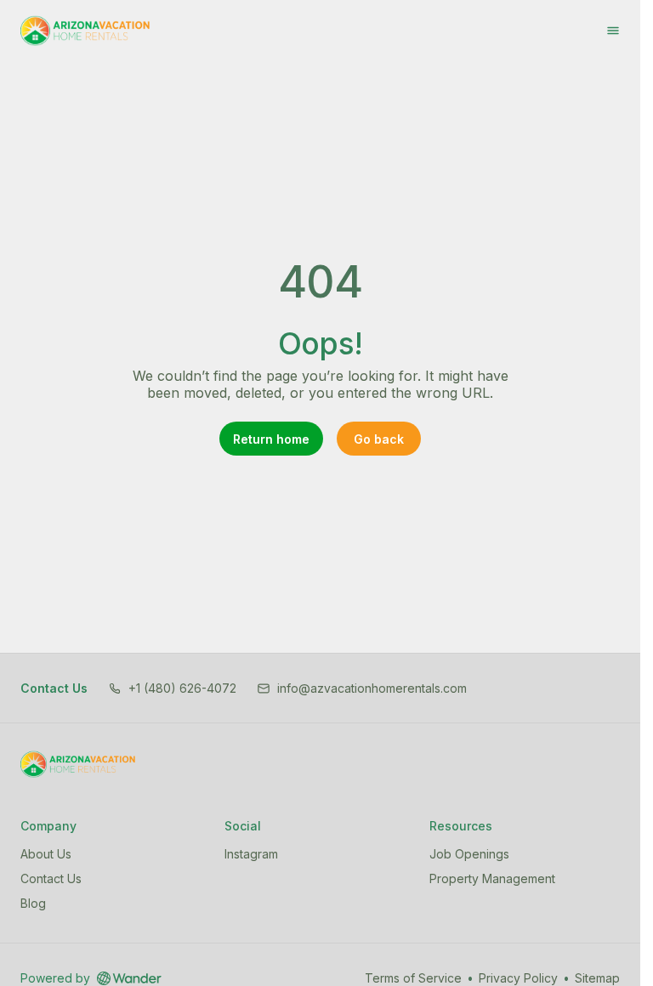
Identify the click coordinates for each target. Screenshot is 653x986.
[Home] (77, 764)
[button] (172, 688)
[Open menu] (613, 31)
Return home (271, 439)
